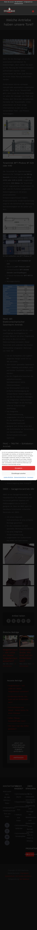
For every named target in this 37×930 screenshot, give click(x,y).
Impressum (30, 477)
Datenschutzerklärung (20, 477)
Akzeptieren (18, 468)
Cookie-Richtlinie (8, 477)
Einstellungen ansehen (19, 473)
